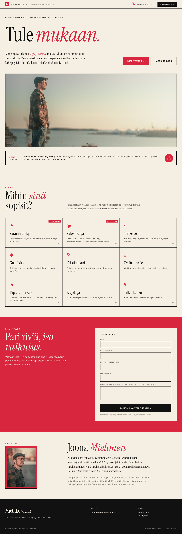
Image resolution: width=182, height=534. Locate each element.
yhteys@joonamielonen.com (105, 512)
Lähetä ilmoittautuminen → (136, 408)
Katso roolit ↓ (163, 61)
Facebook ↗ (144, 512)
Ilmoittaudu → (167, 4)
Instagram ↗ (144, 515)
